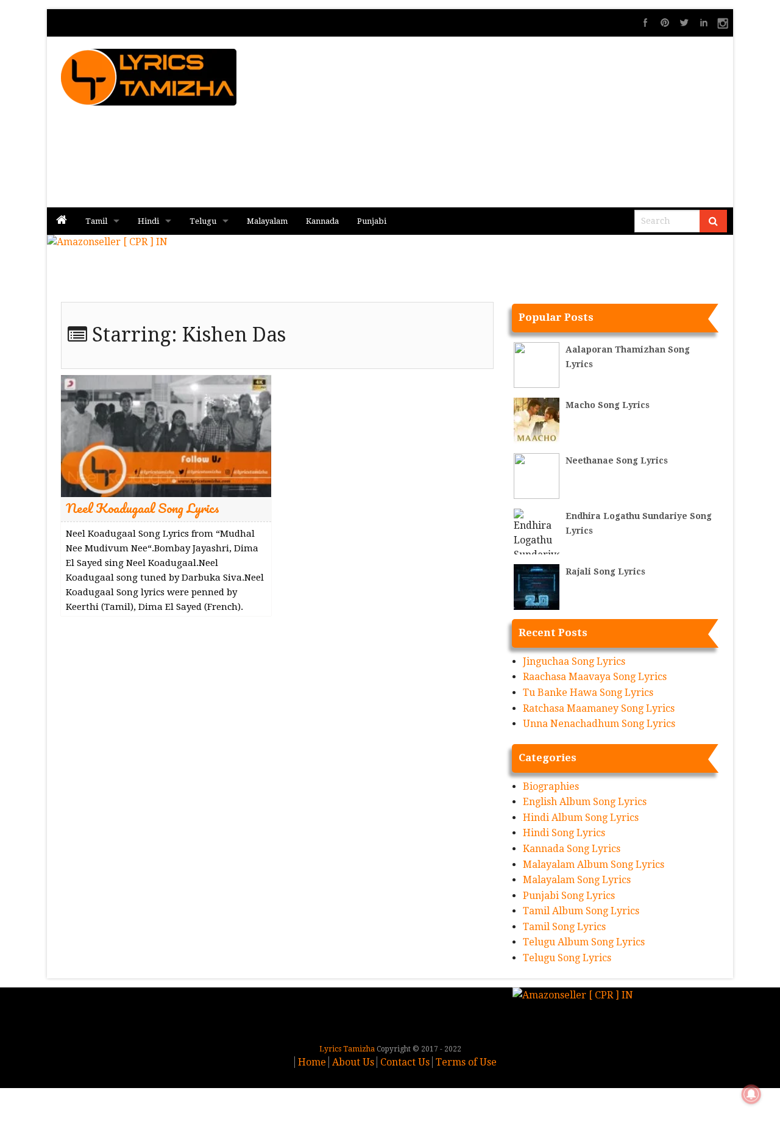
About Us (353, 1062)
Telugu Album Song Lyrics (584, 942)
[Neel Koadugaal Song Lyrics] (166, 435)
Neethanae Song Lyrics (617, 460)
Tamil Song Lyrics (564, 927)
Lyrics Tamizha (347, 1049)
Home (312, 1062)
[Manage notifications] (751, 1094)
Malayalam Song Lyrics (577, 880)
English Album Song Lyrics (585, 802)
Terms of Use (466, 1062)
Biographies (551, 786)
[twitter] (684, 22)
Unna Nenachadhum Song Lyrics (599, 723)
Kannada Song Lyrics (571, 848)
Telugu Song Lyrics (567, 958)
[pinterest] (665, 22)
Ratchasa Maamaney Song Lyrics (599, 708)
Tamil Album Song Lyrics (581, 911)
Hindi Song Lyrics (564, 833)
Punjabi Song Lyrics (569, 895)
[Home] (61, 221)
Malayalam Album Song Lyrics (593, 864)
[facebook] (645, 22)
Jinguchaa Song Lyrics (574, 661)
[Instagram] (723, 22)
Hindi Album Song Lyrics (581, 817)
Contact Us (405, 1062)
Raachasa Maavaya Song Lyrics (595, 676)
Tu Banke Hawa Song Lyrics (588, 692)
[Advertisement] (530, 122)
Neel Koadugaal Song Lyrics (142, 507)
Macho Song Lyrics (608, 405)
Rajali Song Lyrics (605, 571)
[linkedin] (704, 22)
